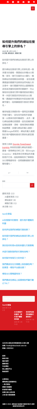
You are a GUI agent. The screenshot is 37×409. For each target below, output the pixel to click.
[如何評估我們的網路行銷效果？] (30, 306)
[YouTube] (29, 2)
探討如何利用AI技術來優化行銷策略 (18, 245)
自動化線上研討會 (8, 392)
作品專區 (5, 366)
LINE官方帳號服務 (8, 395)
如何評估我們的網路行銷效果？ (16, 230)
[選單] (33, 8)
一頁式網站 (6, 384)
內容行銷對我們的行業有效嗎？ (16, 252)
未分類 (4, 53)
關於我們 (5, 361)
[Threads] (18, 2)
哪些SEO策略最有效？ (12, 274)
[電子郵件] (23, 2)
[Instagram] (13, 2)
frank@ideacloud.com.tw (16, 345)
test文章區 (7, 214)
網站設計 (11, 53)
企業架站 (5, 379)
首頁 (3, 355)
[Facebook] (8, 2)
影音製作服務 (7, 389)
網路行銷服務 (7, 387)
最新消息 (6, 193)
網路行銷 (18, 53)
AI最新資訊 (10, 197)
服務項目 (5, 363)
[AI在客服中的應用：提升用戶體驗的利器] (18, 306)
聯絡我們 (5, 371)
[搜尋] (32, 185)
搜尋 (3, 181)
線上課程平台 (7, 369)
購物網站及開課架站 (9, 381)
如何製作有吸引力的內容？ (14, 258)
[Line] (34, 2)
